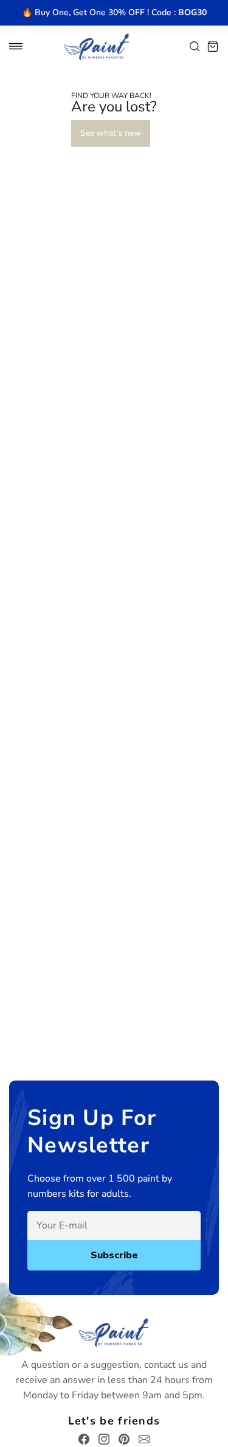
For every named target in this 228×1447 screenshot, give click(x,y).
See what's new (110, 133)
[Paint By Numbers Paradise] (96, 46)
